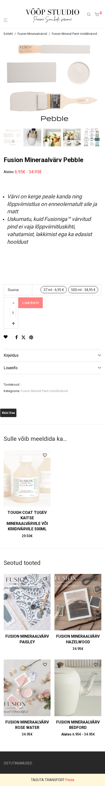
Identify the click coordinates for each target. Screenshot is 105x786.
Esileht (8, 34)
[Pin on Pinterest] (31, 337)
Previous (4, 83)
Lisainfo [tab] (11, 368)
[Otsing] (91, 14)
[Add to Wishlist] (7, 337)
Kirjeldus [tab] (11, 355)
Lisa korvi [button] (27, 536)
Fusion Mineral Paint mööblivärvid (74, 34)
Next (100, 83)
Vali (78, 649)
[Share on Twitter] (23, 337)
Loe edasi (27, 643)
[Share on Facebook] (16, 337)
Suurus (13, 290)
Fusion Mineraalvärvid (32, 34)
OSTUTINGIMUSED (18, 763)
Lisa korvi (30, 302)
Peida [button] (69, 780)
